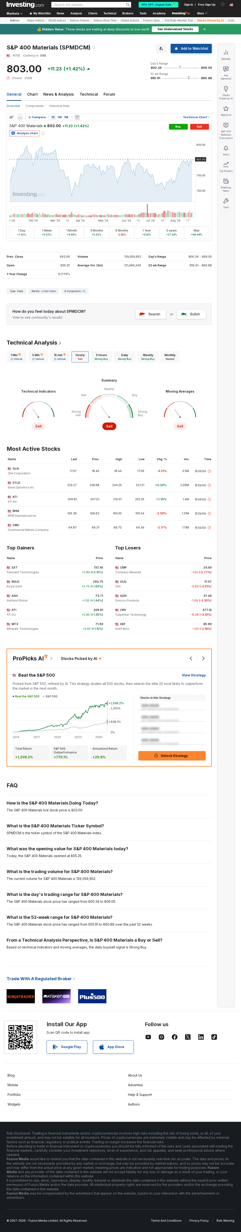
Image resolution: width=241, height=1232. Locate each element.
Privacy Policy (199, 1220)
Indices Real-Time (105, 20)
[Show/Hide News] (77, 117)
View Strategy (194, 675)
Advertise (135, 1085)
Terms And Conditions (166, 1220)
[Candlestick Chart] (11, 117)
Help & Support (140, 1095)
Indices (15, 20)
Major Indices (35, 20)
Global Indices (130, 20)
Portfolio (14, 1095)
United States (48, 291)
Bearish (154, 314)
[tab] (16, 356)
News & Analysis (58, 94)
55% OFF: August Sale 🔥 (158, 4)
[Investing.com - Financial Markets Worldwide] (25, 4)
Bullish (195, 314)
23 (83, 291)
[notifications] (222, 4)
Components (35, 106)
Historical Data (59, 106)
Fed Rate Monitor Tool (179, 20)
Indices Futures (79, 20)
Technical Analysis (32, 342)
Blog (11, 1075)
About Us (135, 1075)
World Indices (57, 20)
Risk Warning (225, 1220)
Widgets (14, 1104)
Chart (32, 94)
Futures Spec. (152, 20)
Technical (89, 94)
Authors (134, 1104)
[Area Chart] (20, 117)
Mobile (13, 1085)
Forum (109, 94)
